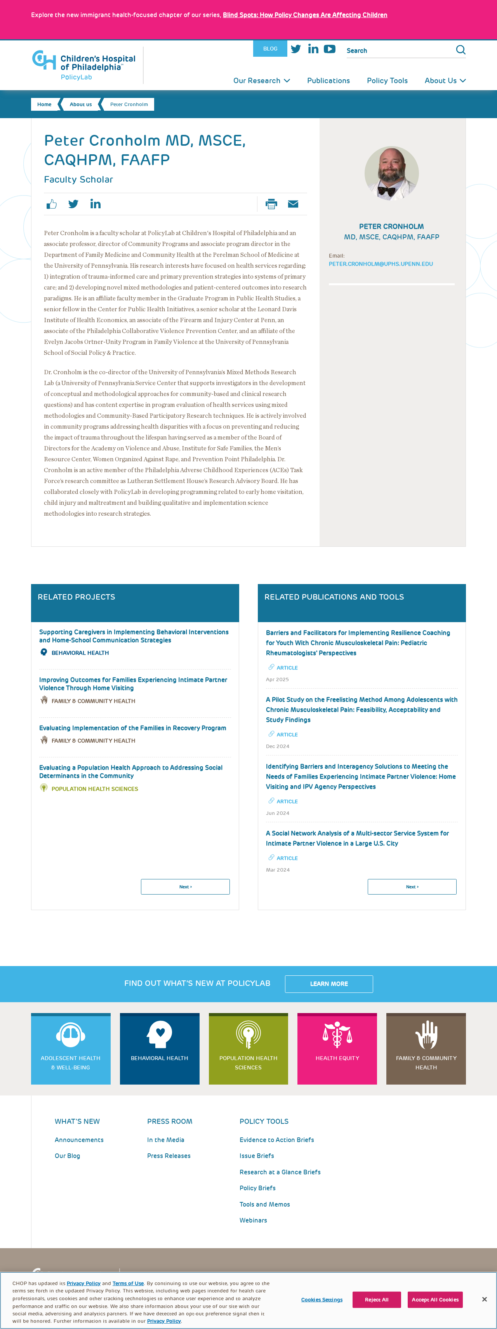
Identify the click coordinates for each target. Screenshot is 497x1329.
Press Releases (169, 1156)
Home (44, 104)
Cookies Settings (321, 1299)
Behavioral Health (80, 652)
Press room (170, 1121)
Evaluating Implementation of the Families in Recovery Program (132, 728)
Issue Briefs (257, 1156)
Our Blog (67, 1156)
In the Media (165, 1140)
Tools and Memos (265, 1204)
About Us (441, 80)
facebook (55, 204)
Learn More (329, 984)
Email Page (296, 204)
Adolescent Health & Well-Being (71, 1063)
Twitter (295, 48)
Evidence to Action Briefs (277, 1140)
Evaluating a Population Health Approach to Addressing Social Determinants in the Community (130, 772)
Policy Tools (387, 80)
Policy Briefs (258, 1188)
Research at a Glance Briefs (280, 1172)
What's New (77, 1121)
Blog (270, 48)
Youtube (329, 48)
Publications (328, 80)
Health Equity (337, 1058)
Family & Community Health (94, 701)
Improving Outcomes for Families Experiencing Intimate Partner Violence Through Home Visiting (133, 684)
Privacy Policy (84, 1283)
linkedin (98, 204)
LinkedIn (312, 48)
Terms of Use (128, 1283)
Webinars (253, 1220)
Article (287, 667)
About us (81, 104)
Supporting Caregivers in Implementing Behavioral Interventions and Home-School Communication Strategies (134, 636)
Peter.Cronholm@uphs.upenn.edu (381, 263)
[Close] (484, 1299)
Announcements (79, 1140)
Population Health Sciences (95, 788)
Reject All (377, 1299)
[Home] (87, 65)
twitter (76, 204)
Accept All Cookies (435, 1299)
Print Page (274, 204)
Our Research (257, 80)
